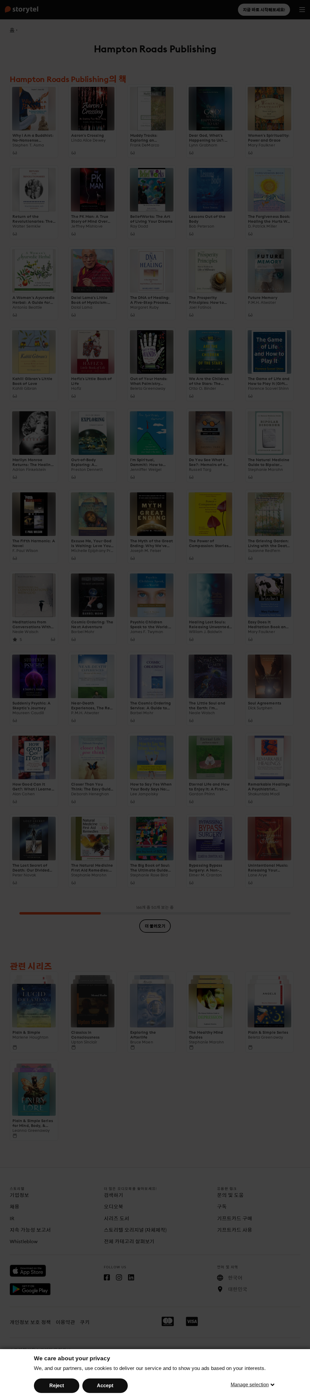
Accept (105, 1385)
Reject (56, 1385)
